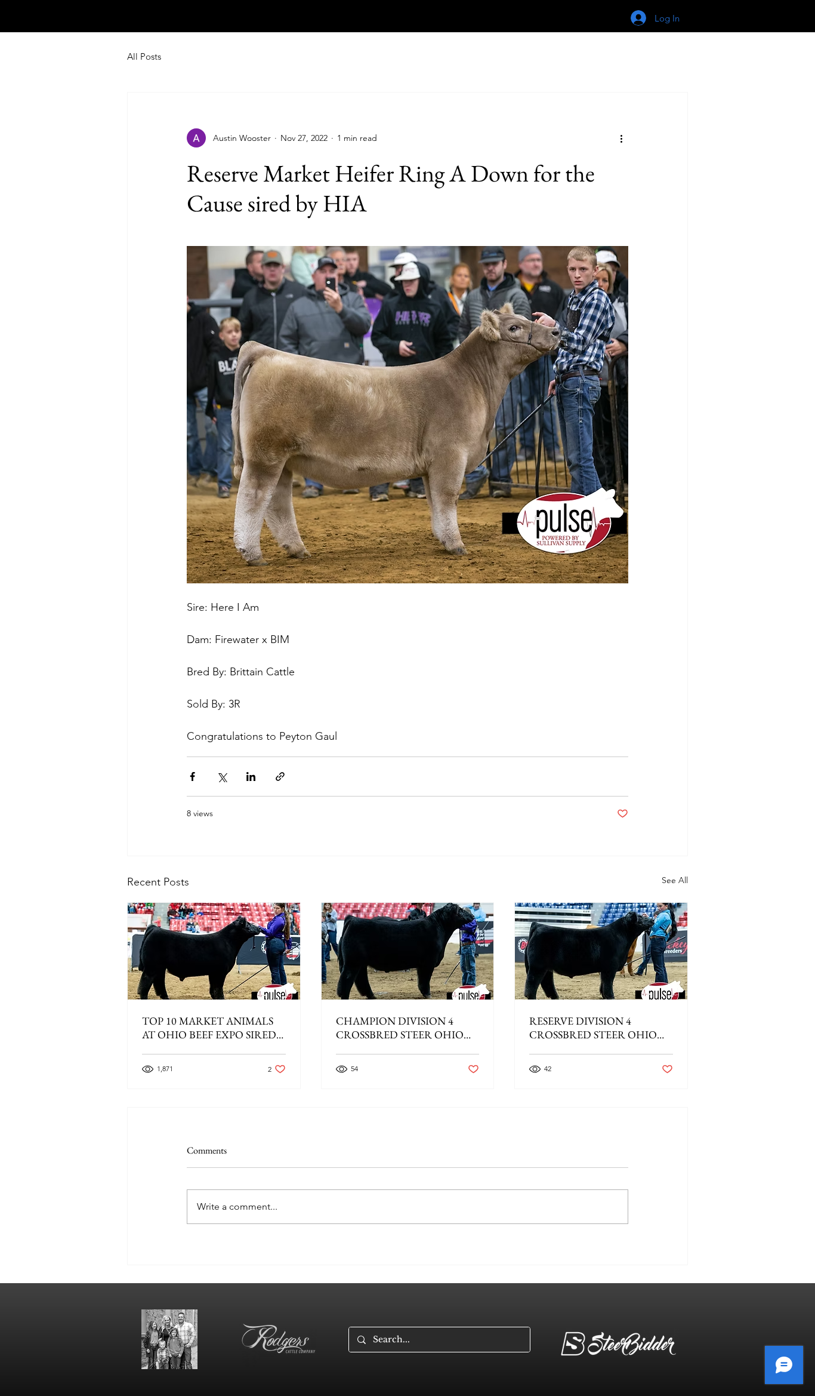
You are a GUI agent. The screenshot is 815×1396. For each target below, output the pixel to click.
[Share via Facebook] (192, 776)
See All (675, 880)
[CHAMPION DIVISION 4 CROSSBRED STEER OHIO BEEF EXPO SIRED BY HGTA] (408, 951)
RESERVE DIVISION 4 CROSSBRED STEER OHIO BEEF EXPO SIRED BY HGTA (596, 1027)
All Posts (144, 56)
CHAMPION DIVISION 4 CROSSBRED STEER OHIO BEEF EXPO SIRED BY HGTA (403, 1027)
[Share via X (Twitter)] (221, 776)
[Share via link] (280, 776)
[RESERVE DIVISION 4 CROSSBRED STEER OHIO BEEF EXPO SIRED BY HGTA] (601, 951)
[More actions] (621, 138)
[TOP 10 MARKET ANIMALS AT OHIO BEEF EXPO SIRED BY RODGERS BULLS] (214, 951)
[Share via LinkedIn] (251, 776)
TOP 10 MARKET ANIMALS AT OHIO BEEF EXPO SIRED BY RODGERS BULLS (209, 1027)
